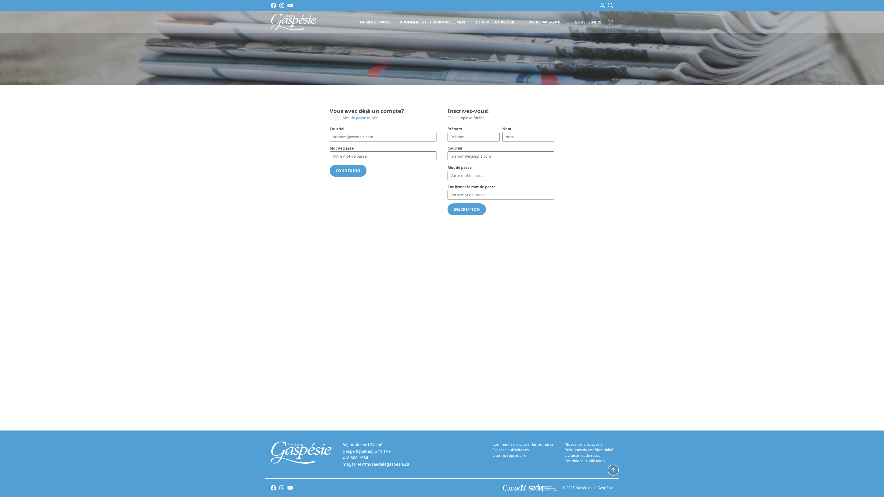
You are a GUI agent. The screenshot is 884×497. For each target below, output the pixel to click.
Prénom (455, 128)
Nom (506, 128)
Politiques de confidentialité (589, 449)
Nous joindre (588, 22)
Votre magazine (545, 22)
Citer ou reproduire (509, 455)
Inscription (467, 209)
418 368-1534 (355, 457)
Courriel (337, 128)
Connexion (348, 170)
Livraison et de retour (583, 455)
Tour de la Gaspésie (495, 22)
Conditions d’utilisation (585, 460)
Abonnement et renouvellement (433, 22)
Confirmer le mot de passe (471, 186)
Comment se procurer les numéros (523, 444)
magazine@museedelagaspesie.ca (376, 464)
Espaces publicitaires (510, 449)
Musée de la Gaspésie (583, 444)
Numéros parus (376, 22)
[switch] (354, 118)
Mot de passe (342, 148)
